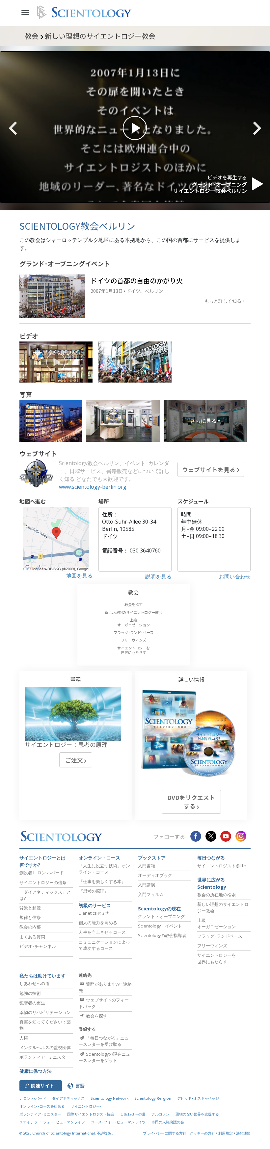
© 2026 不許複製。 (67, 1133)
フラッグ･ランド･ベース (133, 632)
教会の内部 (30, 927)
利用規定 (225, 1133)
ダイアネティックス (68, 1098)
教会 (133, 592)
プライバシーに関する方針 (164, 1133)
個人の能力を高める (98, 923)
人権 (23, 1038)
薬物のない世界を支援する (197, 1114)
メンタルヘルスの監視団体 (45, 1047)
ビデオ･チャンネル (37, 946)
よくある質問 (32, 937)
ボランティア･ (44, 1057)
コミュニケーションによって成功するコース (104, 945)
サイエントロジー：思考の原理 (66, 744)
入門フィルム (151, 894)
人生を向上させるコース (102, 932)
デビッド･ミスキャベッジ (198, 1098)
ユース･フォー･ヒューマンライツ (118, 1121)
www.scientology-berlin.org (92, 486)
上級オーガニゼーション (133, 622)
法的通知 (243, 1133)
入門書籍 (146, 866)
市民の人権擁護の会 (167, 1121)
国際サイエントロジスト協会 (90, 1114)
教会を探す (133, 604)
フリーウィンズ (133, 640)
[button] (24, 128)
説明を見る (158, 576)
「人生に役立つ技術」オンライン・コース (104, 869)
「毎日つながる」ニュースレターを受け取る (104, 1041)
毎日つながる (211, 858)
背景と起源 (30, 908)
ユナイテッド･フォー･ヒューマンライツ (52, 1121)
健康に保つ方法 (35, 1071)
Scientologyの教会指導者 (162, 935)
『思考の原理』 (94, 891)
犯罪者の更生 (32, 1003)
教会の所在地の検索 (216, 895)
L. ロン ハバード (32, 1098)
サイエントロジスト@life (221, 866)
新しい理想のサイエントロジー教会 (133, 612)
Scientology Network (109, 1098)
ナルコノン (160, 1114)
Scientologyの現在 (159, 908)
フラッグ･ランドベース (219, 936)
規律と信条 (30, 917)
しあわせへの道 (34, 983)
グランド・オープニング (161, 916)
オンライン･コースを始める (42, 1106)
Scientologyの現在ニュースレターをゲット (104, 1057)
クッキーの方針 (202, 1133)
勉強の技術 (30, 993)
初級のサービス (95, 905)
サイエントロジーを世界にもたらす (133, 650)
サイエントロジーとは (42, 861)
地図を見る (79, 575)
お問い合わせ (235, 576)
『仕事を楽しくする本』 (102, 881)
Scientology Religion (152, 1098)
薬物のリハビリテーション (45, 1012)
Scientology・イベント (160, 926)
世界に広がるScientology (211, 883)
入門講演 (146, 885)
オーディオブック (155, 875)
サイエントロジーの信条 (43, 882)
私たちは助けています (42, 976)
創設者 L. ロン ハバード (41, 873)
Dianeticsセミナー (96, 913)
